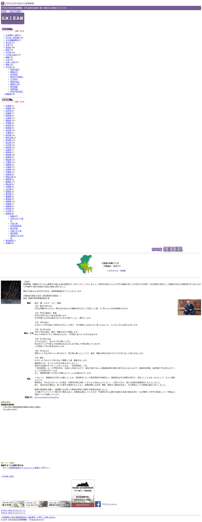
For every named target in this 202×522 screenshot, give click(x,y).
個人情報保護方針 (19, 517)
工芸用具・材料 (12, 35)
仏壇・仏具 (10, 62)
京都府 (8, 167)
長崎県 (8, 206)
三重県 (8, 162)
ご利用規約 (5, 517)
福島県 (8, 121)
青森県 (8, 108)
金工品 (8, 43)
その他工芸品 (11, 55)
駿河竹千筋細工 (16, 77)
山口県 (8, 189)
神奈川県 (9, 138)
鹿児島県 (9, 241)
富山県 (8, 143)
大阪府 (8, 170)
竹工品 (8, 67)
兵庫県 (8, 172)
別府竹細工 (15, 70)
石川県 (8, 145)
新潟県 (8, 140)
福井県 (8, 147)
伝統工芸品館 (15, 11)
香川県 (8, 194)
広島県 (8, 187)
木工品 (8, 52)
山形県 (8, 118)
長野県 (8, 152)
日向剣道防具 (16, 226)
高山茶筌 (14, 74)
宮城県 (8, 113)
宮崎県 (8, 214)
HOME (4, 11)
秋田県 (8, 116)
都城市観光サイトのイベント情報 (24, 468)
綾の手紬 (14, 228)
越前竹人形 (15, 84)
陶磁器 (8, 94)
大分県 (8, 211)
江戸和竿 (14, 79)
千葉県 (8, 133)
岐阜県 (8, 155)
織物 (7, 57)
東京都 (8, 135)
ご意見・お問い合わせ (46, 517)
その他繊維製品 (12, 40)
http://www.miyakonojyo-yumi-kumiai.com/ (47, 397)
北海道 (8, 106)
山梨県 (8, 150)
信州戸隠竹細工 (16, 92)
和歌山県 (9, 177)
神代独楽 (14, 87)
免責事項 (31, 517)
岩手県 (8, 111)
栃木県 (8, 125)
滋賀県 (8, 165)
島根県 (8, 182)
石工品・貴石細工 (13, 38)
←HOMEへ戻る (7, 476)
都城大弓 (14, 72)
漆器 (7, 50)
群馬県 (8, 128)
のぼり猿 (14, 223)
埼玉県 (8, 130)
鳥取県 (8, 179)
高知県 (8, 199)
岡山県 (8, 184)
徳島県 (8, 192)
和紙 (7, 65)
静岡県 (8, 157)
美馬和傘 (14, 89)
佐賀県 (8, 204)
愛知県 (8, 160)
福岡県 (8, 201)
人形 (7, 60)
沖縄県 (8, 243)
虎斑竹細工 (15, 82)
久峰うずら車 (16, 231)
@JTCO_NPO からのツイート (13, 510)
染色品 (8, 47)
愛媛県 (8, 197)
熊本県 (8, 209)
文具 (7, 45)
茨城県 (8, 123)
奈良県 (8, 174)
